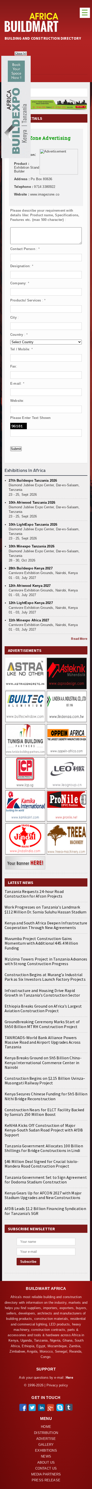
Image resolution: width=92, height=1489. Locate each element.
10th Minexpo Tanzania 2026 (31, 546)
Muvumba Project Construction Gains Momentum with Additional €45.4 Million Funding (41, 943)
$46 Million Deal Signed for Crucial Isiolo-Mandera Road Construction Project (41, 1164)
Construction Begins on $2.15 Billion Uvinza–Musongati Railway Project (45, 1080)
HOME (46, 1427)
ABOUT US (46, 1462)
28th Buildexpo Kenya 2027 (31, 568)
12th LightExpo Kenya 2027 (31, 603)
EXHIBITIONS (46, 1450)
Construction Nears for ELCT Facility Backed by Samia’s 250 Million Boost (44, 1112)
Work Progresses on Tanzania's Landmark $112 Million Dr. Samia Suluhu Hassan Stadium (46, 909)
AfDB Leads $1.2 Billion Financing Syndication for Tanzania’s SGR (45, 1211)
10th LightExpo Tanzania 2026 (33, 524)
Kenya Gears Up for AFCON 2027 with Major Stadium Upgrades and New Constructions (43, 1195)
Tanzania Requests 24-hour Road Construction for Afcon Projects (34, 894)
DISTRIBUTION (46, 1433)
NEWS (46, 1456)
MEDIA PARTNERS (46, 1474)
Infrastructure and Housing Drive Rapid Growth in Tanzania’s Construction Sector (42, 993)
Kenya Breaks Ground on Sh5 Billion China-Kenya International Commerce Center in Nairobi (43, 1062)
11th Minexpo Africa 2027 (29, 620)
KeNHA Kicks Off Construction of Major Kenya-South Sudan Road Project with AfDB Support (44, 1130)
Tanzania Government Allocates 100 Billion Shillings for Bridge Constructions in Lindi (44, 1148)
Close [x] (21, 53)
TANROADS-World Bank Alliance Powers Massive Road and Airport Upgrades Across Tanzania (43, 1042)
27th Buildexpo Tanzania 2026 (33, 480)
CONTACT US (46, 1468)
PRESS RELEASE (46, 1480)
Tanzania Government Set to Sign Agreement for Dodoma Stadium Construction (46, 1179)
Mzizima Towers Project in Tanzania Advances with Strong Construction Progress (46, 961)
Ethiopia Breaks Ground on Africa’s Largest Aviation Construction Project (43, 1008)
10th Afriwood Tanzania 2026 (32, 502)
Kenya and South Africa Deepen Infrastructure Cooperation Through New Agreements (46, 925)
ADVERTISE (46, 1439)
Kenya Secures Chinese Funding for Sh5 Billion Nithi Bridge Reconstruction (46, 1096)
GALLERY (46, 1445)
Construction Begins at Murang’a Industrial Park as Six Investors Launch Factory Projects (45, 977)
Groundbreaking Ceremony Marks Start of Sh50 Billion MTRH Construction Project (42, 1024)
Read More (79, 639)
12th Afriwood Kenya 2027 (30, 586)
